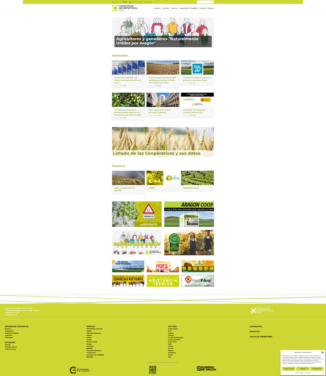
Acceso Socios (134, 2)
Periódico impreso (11, 347)
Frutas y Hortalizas (174, 340)
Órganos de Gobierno (12, 333)
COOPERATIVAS (256, 326)
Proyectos (118, 166)
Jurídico (89, 340)
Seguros (89, 335)
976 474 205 (149, 2)
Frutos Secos (172, 342)
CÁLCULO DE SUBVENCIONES (261, 337)
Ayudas (89, 331)
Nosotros (8, 329)
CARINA (152, 188)
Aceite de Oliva (173, 329)
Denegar (302, 368)
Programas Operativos (94, 350)
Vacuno (170, 355)
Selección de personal (94, 333)
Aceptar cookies (288, 368)
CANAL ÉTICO (117, 2)
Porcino (170, 348)
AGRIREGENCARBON (191, 188)
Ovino (170, 344)
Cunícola (171, 335)
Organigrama (9, 331)
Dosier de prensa (10, 349)
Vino (169, 357)
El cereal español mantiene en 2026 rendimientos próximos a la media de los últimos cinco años (162, 80)
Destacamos (120, 55)
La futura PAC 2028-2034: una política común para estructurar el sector (127, 80)
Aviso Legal (308, 372)
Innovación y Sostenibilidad (95, 355)
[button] (322, 352)
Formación (90, 346)
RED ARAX (90, 357)
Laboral (89, 337)
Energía (89, 344)
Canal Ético (8, 335)
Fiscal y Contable (92, 342)
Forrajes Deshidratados (175, 337)
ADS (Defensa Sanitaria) (94, 329)
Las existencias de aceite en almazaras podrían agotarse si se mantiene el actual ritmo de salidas (128, 112)
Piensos (170, 346)
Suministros (172, 353)
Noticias (116, 85)
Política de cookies (299, 372)
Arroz (170, 331)
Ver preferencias (316, 368)
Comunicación (91, 353)
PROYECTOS (255, 332)
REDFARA (90, 348)
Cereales (171, 333)
